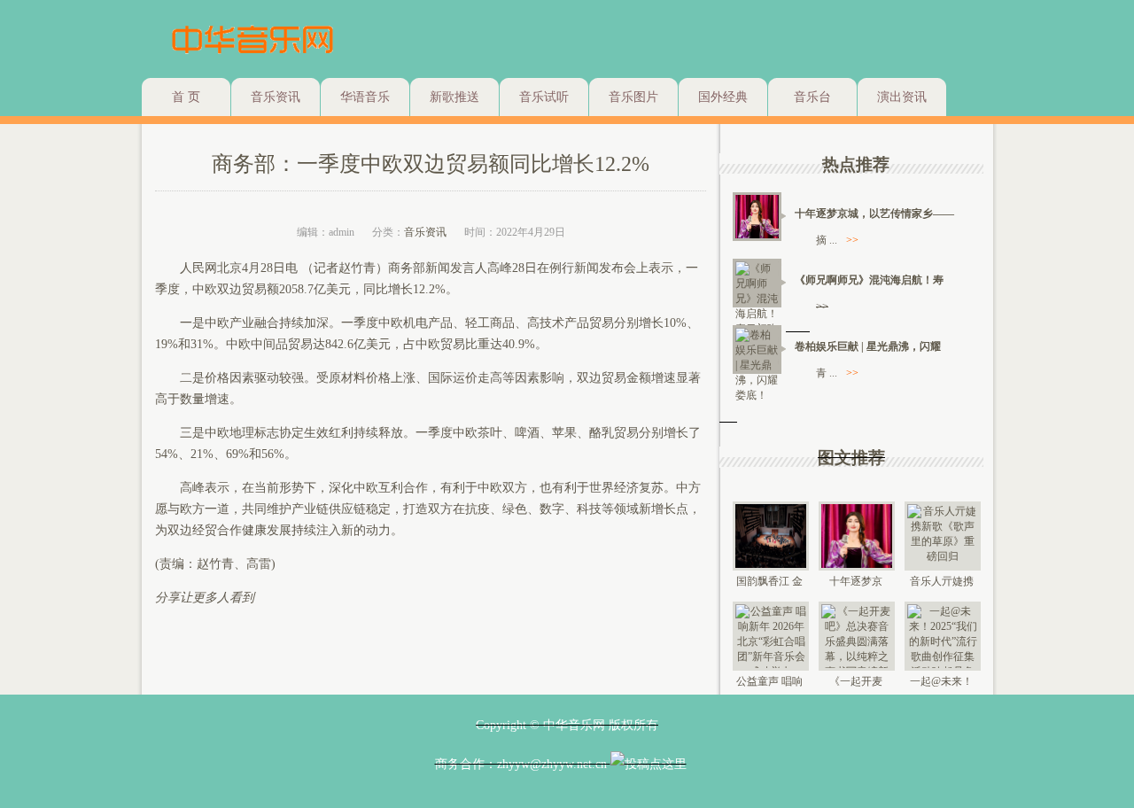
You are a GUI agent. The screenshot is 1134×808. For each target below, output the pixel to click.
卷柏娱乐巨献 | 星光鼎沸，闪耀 (868, 346)
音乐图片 (633, 97)
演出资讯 (902, 97)
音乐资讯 (275, 97)
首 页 (186, 97)
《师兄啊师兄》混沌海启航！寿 (869, 280)
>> (852, 240)
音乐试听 (544, 97)
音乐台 (812, 97)
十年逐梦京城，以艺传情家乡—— (874, 213)
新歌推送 (454, 97)
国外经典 (723, 97)
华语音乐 (365, 97)
